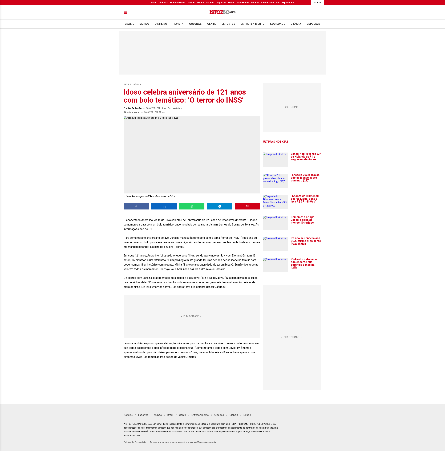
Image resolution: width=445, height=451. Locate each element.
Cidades (219, 414)
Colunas (195, 23)
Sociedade (277, 23)
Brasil (129, 23)
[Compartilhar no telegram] (219, 206)
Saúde (191, 2)
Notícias (137, 84)
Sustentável (267, 2)
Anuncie (317, 2)
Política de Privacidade (135, 442)
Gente (200, 2)
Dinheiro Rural (178, 2)
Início (126, 84)
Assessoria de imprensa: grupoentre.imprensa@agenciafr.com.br (183, 442)
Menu (231, 2)
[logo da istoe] (222, 12)
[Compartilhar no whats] (191, 206)
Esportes (221, 2)
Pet (278, 2)
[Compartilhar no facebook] (136, 206)
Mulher (255, 2)
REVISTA (178, 23)
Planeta (210, 2)
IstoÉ (153, 2)
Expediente (288, 2)
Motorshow (243, 2)
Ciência (296, 23)
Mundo (144, 23)
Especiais (313, 23)
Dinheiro (163, 2)
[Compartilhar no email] (247, 206)
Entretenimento (253, 23)
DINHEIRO (161, 23)
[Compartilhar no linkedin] (163, 206)
